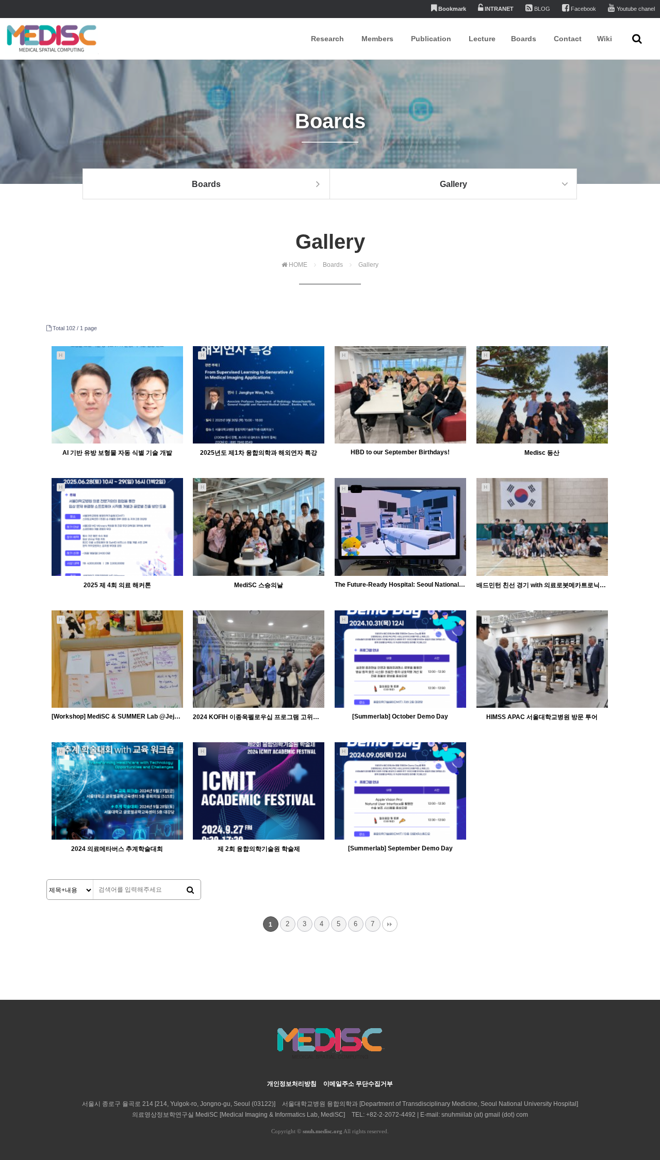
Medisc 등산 (541, 452)
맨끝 (390, 924)
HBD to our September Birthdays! (400, 452)
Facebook (582, 9)
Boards (523, 39)
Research (327, 39)
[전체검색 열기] (637, 38)
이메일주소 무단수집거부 (358, 1083)
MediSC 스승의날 (258, 585)
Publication (431, 39)
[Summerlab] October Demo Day (400, 716)
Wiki (604, 39)
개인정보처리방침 (292, 1083)
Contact (568, 39)
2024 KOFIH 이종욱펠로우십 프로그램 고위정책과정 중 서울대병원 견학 (258, 717)
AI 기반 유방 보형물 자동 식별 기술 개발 (117, 452)
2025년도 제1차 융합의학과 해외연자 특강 (258, 452)
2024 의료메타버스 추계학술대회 (117, 848)
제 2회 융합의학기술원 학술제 (259, 848)
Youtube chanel (635, 9)
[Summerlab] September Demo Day (400, 848)
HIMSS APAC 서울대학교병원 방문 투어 (542, 717)
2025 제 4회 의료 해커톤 (117, 585)
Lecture (482, 39)
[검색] (190, 890)
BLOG (541, 9)
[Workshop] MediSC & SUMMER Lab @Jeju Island (117, 716)
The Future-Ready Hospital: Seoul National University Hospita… (400, 584)
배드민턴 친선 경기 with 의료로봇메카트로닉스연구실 (542, 585)
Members (377, 39)
